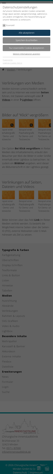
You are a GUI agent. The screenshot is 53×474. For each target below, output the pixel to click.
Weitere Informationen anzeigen (26, 54)
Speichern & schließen (26, 40)
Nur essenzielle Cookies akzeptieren (26, 47)
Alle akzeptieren (26, 32)
